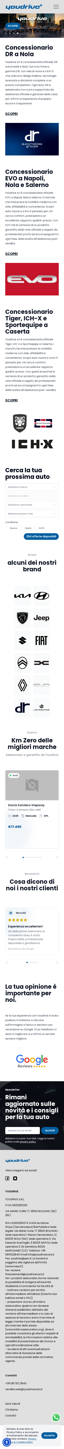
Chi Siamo (11, 1410)
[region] (32, 814)
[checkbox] (6, 528)
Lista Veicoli (12, 1404)
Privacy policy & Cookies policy (21, 1440)
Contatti (10, 1415)
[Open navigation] (56, 6)
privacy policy (28, 1141)
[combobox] (32, 487)
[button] (6, 1442)
